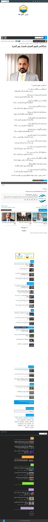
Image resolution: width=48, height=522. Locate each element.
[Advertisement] (24, 26)
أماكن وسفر (28, 419)
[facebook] (39, 1)
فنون (25, 423)
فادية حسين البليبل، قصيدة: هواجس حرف (22, 300)
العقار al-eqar (31, 513)
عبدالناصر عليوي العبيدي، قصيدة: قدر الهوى (9, 223)
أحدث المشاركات (17, 327)
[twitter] (37, 1)
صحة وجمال (17, 421)
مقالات (28, 425)
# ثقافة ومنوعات (35, 180)
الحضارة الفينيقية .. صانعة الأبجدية (22, 343)
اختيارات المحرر (26, 417)
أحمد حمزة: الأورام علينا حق (24, 268)
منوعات (25, 425)
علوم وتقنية (29, 423)
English (27, 427)
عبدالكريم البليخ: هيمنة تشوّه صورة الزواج (22, 278)
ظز (32, 423)
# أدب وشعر (41, 180)
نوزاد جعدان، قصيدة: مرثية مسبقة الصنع (25, 223)
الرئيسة (45, 43)
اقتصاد (17, 417)
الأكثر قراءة (31, 327)
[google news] (24, 255)
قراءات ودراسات (20, 423)
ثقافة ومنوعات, (34, 48)
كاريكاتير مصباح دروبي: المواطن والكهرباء (22, 396)
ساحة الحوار (31, 421)
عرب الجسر (32, 511)
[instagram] (35, 1)
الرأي (32, 419)
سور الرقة (26, 421)
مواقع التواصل (24, 327)
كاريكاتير (32, 425)
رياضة (23, 41)
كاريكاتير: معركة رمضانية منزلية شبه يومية (22, 386)
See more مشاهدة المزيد (6, 210)
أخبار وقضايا (31, 417)
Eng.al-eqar (32, 515)
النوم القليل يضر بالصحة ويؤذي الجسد (22, 339)
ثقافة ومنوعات (36, 43)
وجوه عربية (31, 427)
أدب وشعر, (39, 48)
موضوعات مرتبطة (42, 210)
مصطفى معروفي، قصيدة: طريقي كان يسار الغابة (40, 223)
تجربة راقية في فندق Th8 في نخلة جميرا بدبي (21, 369)
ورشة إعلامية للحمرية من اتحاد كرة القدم (15, 41)
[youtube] (33, 1)
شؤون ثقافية (22, 421)
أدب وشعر (41, 43)
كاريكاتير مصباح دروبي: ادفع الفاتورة (23, 391)
